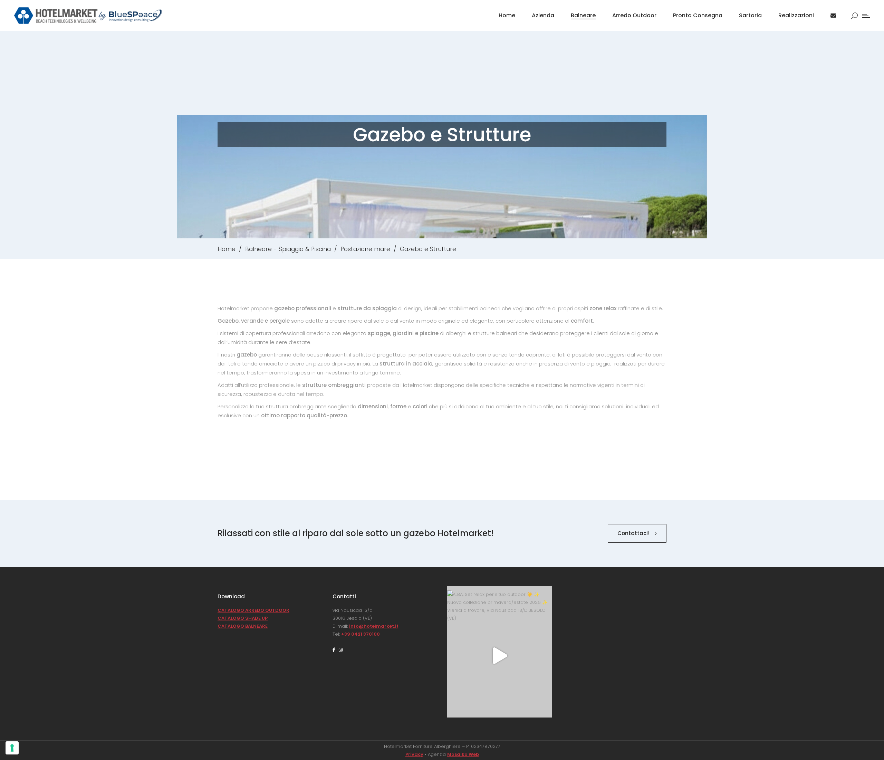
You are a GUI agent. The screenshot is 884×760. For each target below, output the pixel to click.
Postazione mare (365, 249)
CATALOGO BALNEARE (243, 626)
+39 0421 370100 (360, 634)
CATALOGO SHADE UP (243, 618)
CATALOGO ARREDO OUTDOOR (253, 610)
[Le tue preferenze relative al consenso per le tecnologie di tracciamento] (12, 747)
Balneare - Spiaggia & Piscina (288, 249)
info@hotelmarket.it (373, 626)
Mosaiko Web (463, 754)
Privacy (414, 754)
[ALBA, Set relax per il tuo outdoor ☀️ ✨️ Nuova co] (499, 655)
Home (227, 249)
